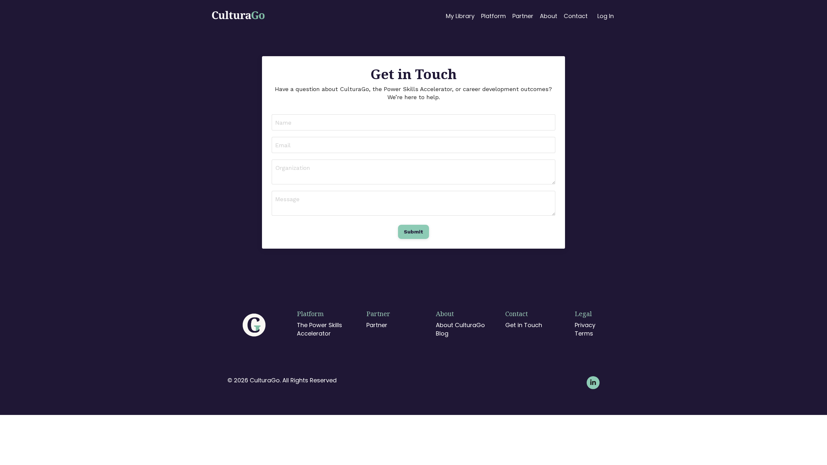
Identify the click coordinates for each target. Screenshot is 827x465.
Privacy (584, 325)
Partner (522, 16)
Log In (605, 16)
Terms (584, 333)
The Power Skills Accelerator (319, 329)
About (548, 16)
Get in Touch (523, 325)
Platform (493, 16)
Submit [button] (414, 232)
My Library (460, 16)
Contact (576, 16)
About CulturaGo (460, 325)
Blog (442, 333)
